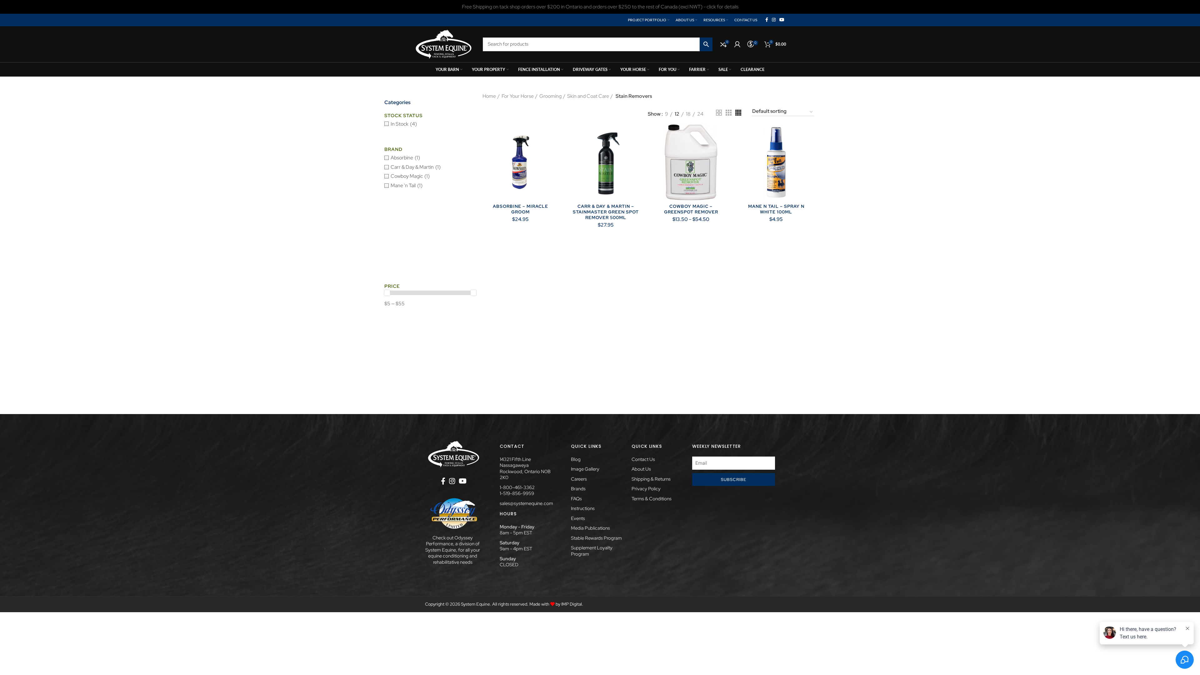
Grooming (550, 96)
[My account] (737, 44)
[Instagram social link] (774, 20)
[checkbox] (430, 124)
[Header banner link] (600, 7)
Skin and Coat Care (588, 96)
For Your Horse (518, 96)
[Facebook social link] (766, 20)
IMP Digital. (572, 604)
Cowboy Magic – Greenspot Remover (691, 209)
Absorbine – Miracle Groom (520, 209)
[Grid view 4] (738, 113)
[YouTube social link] (782, 20)
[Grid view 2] (719, 113)
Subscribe (734, 479)
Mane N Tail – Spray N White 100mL (776, 209)
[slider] (387, 293)
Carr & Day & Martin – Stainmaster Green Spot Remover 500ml (606, 211)
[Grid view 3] (729, 113)
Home (489, 96)
